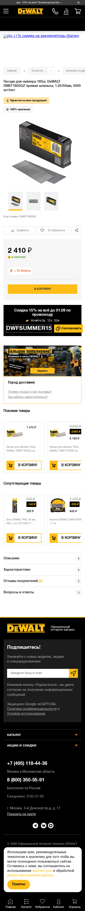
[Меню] (6, 11)
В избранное (56, 230)
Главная (12, 71)
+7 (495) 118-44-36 (31, 767)
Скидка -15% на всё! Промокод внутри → (35, 2)
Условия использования (26, 713)
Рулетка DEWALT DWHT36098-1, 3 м (67, 522)
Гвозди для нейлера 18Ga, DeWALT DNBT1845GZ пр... (21, 449)
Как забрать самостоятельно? (28, 397)
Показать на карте (21, 814)
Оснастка (37, 71)
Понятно (18, 884)
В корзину (42, 289)
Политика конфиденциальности (32, 709)
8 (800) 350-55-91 (55, 10)
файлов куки (42, 871)
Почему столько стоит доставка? (30, 392)
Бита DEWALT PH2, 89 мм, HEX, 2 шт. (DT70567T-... (21, 522)
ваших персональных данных (30, 875)
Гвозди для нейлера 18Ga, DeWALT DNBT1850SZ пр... (65, 449)
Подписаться (73, 673)
